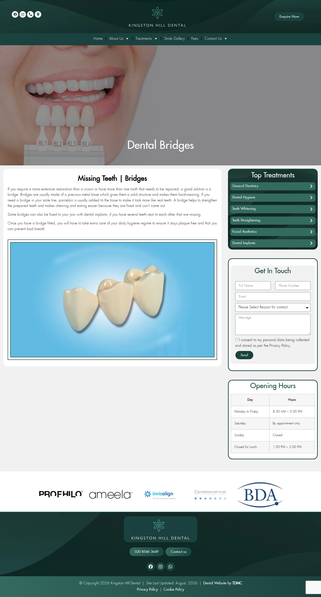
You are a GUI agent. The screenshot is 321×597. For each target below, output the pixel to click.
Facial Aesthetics (244, 232)
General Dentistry (245, 186)
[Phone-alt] (30, 14)
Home (98, 38)
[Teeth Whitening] (311, 209)
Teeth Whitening (244, 209)
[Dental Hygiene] (311, 198)
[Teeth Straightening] (311, 220)
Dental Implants (243, 243)
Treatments (144, 38)
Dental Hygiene (243, 197)
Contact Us (213, 38)
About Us (116, 38)
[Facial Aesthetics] (311, 232)
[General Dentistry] (311, 186)
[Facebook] (15, 14)
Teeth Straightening (246, 220)
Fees (194, 38)
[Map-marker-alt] (38, 14)
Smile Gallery (174, 38)
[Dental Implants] (311, 243)
